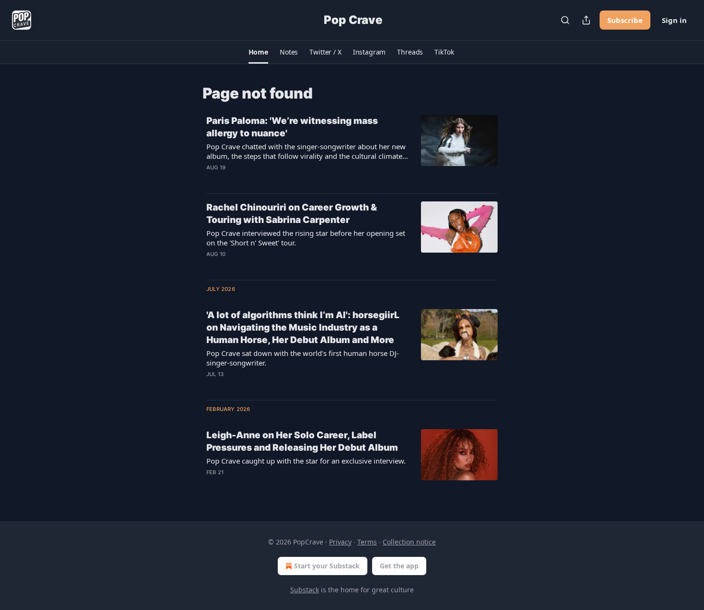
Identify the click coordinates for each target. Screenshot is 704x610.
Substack (304, 589)
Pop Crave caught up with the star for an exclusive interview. (306, 461)
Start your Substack (327, 565)
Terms (367, 541)
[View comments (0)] (279, 180)
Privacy (340, 541)
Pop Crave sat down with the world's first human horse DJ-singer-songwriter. (302, 357)
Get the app (399, 565)
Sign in (674, 20)
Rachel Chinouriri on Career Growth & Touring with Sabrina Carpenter (291, 213)
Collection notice (409, 541)
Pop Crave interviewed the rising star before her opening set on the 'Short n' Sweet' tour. (305, 237)
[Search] (565, 20)
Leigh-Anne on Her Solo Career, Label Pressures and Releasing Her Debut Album (302, 441)
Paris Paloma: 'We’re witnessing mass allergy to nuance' (292, 127)
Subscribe (625, 20)
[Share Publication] (586, 20)
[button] (258, 52)
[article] (352, 150)
